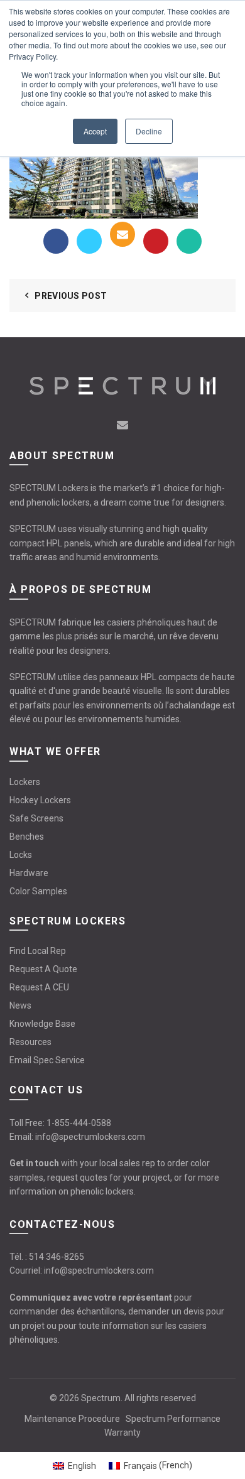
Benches (26, 837)
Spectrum (101, 1398)
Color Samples (38, 891)
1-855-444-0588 (78, 1123)
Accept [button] (95, 131)
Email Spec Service (47, 1060)
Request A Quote (43, 969)
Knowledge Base (42, 1024)
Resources (30, 1042)
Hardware (28, 873)
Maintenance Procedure (72, 1419)
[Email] (122, 234)
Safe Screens (36, 818)
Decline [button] (149, 131)
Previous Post (71, 296)
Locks (20, 855)
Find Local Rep (37, 951)
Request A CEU (39, 987)
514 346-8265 (56, 1257)
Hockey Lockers (40, 800)
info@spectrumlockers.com (90, 1137)
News (20, 1005)
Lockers (24, 782)
